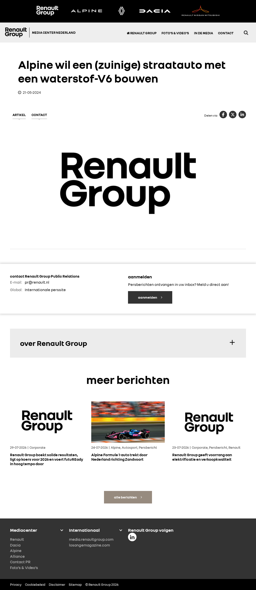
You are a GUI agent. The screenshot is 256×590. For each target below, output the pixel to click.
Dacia (15, 545)
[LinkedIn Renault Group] (132, 537)
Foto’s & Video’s (175, 33)
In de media (203, 33)
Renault (17, 539)
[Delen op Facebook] (223, 114)
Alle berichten (125, 497)
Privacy (16, 584)
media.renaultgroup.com (91, 539)
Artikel (19, 115)
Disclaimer (57, 584)
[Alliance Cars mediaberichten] (201, 11)
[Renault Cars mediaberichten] (121, 11)
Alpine (16, 550)
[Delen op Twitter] (232, 114)
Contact (226, 33)
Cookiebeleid (35, 584)
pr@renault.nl (37, 282)
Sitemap (75, 584)
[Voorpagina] (17, 33)
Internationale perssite (45, 289)
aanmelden (148, 297)
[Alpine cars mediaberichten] (86, 11)
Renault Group (143, 33)
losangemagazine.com (89, 545)
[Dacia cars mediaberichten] (155, 11)
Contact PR (20, 561)
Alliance (17, 556)
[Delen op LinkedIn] (242, 114)
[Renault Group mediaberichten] (47, 11)
